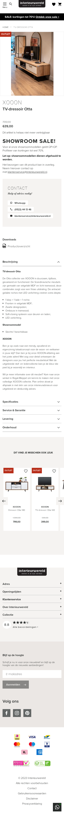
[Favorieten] (53, 4)
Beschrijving (10, 262)
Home (6, 27)
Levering (8, 419)
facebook (6, 713)
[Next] (60, 501)
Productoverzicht (19, 246)
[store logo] (32, 4)
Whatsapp (20, 203)
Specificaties (10, 402)
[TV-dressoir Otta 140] (45, 500)
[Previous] (4, 501)
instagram (17, 713)
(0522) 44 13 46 (23, 209)
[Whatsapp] (57, 807)
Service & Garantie (14, 410)
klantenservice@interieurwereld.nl (27, 172)
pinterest (27, 713)
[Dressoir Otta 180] (17, 500)
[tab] (32, 262)
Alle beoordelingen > (25, 627)
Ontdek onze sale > (47, 17)
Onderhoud (9, 427)
